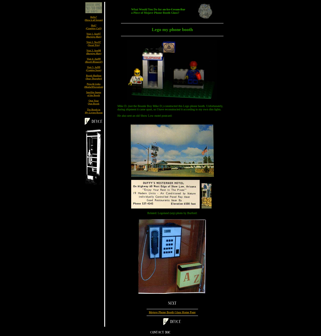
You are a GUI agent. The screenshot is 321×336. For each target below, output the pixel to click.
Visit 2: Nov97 (93, 43)
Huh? (93, 27)
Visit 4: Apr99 (93, 60)
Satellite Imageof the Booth (93, 94)
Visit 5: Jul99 (93, 69)
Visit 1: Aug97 (93, 35)
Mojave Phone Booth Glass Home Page (172, 312)
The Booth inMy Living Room (94, 111)
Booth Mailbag (94, 77)
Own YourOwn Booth (93, 102)
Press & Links (93, 85)
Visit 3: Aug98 (93, 52)
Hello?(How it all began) (94, 18)
